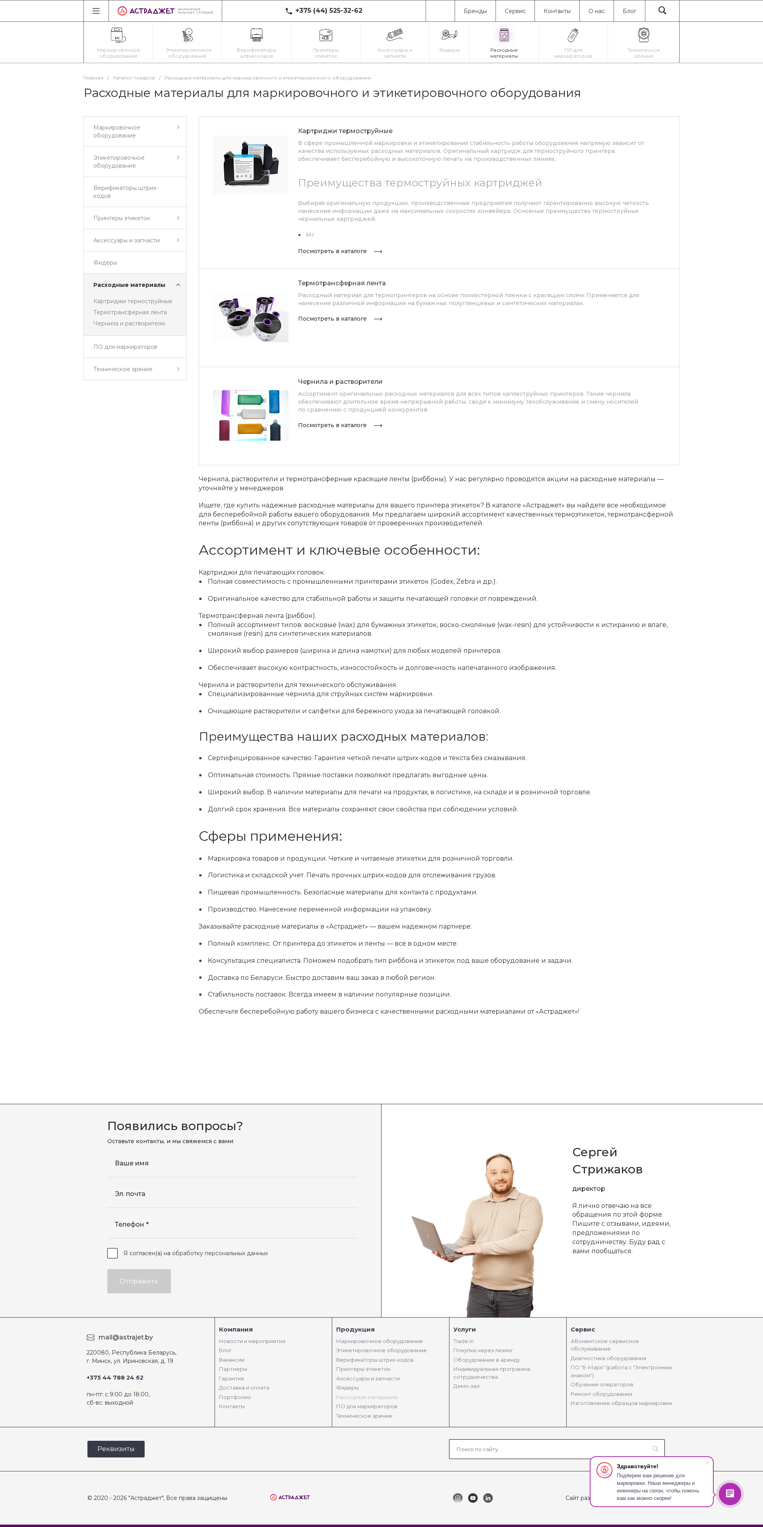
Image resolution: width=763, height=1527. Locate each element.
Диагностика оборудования (608, 1358)
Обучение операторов (602, 1384)
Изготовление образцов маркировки (621, 1403)
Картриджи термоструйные (132, 301)
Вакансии (231, 1360)
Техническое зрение (364, 1416)
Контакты (557, 11)
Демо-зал (466, 1386)
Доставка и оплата (244, 1387)
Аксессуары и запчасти (368, 1378)
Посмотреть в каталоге (333, 251)
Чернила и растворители (129, 323)
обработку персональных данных (220, 1253)
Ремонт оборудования (601, 1394)
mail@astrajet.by (126, 1337)
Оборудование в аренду (486, 1360)
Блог (629, 11)
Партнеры (233, 1369)
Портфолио (235, 1397)
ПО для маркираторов (366, 1406)
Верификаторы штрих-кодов (375, 1360)
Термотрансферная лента (130, 312)
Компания (236, 1329)
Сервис (515, 11)
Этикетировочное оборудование (381, 1350)
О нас (597, 11)
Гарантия (231, 1378)
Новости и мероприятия (252, 1341)
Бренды (475, 11)
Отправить (139, 1281)
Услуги (464, 1329)
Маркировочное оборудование (379, 1341)
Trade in (463, 1341)
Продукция (355, 1329)
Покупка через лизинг (483, 1350)
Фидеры (347, 1387)
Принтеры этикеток (363, 1369)
